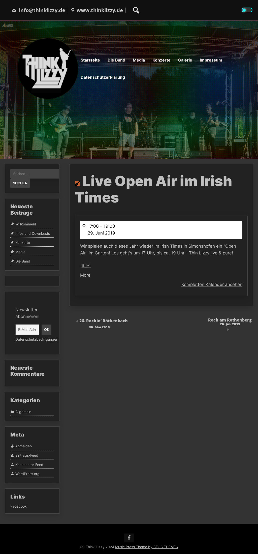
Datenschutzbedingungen (36, 339)
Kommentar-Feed (29, 464)
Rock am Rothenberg (230, 321)
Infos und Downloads (32, 233)
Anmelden (23, 446)
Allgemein (23, 412)
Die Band (116, 60)
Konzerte (161, 60)
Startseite (90, 60)
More (85, 275)
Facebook (18, 506)
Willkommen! (25, 224)
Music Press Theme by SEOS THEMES (146, 547)
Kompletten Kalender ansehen (211, 284)
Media (139, 60)
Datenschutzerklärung (103, 77)
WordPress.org (27, 474)
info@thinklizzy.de (42, 10)
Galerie (185, 60)
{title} (85, 265)
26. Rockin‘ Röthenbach (103, 323)
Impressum (211, 60)
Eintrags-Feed (26, 455)
